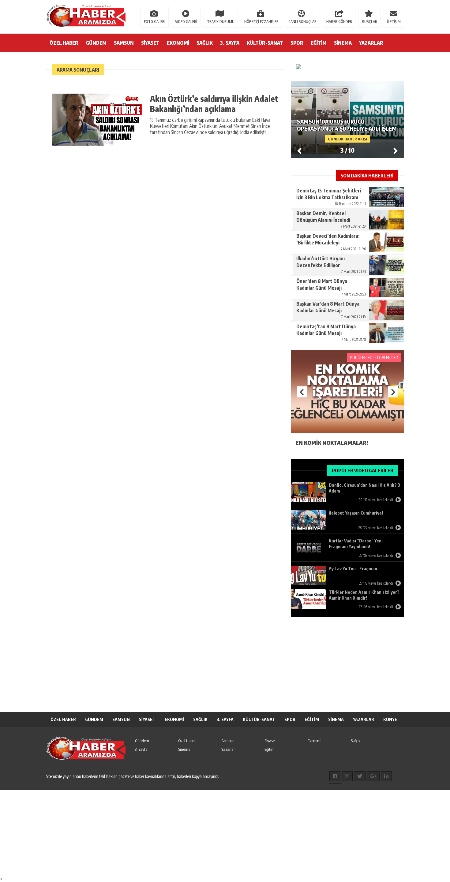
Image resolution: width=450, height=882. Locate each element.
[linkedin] (386, 776)
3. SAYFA (229, 43)
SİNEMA (343, 43)
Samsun (227, 740)
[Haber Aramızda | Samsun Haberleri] (86, 16)
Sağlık (355, 740)
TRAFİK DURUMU (220, 21)
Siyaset (270, 740)
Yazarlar (228, 749)
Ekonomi (314, 740)
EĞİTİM (319, 43)
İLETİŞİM (394, 21)
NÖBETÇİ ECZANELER (261, 21)
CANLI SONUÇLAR (302, 21)
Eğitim (269, 749)
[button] (395, 150)
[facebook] (334, 776)
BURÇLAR (369, 21)
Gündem (142, 740)
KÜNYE (390, 719)
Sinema (184, 749)
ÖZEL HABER (64, 43)
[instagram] (347, 776)
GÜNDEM (96, 43)
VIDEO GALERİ (186, 21)
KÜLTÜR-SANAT (265, 43)
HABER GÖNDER (339, 21)
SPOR (297, 43)
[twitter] (360, 776)
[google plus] (373, 776)
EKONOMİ (178, 43)
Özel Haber (187, 740)
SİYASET (150, 43)
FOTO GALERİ (154, 21)
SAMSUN (124, 43)
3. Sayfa (141, 749)
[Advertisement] (225, 663)
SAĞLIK (205, 43)
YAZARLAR (371, 43)
